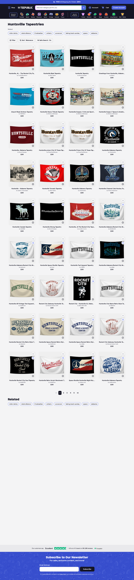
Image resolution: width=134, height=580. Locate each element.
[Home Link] (25, 7)
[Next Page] (77, 393)
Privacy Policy (63, 574)
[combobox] (58, 7)
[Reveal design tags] (33, 69)
